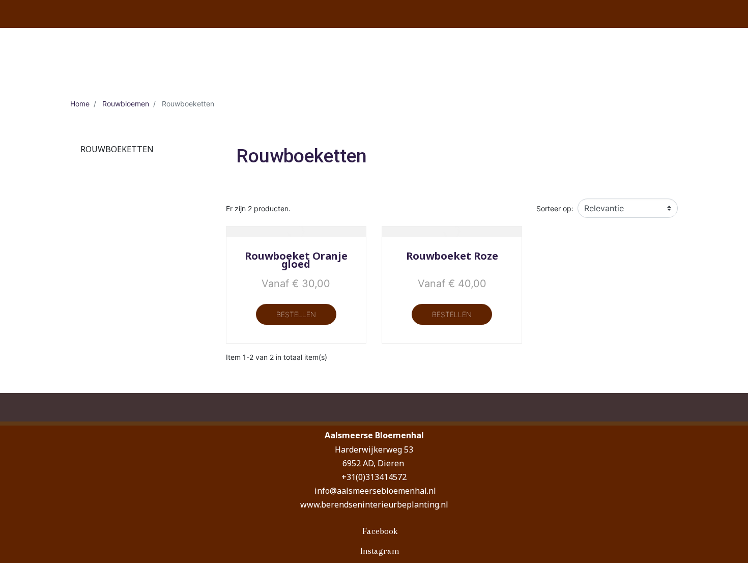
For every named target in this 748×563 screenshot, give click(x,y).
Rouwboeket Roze (452, 256)
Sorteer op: (554, 208)
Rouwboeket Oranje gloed (296, 260)
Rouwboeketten (117, 149)
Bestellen (296, 314)
